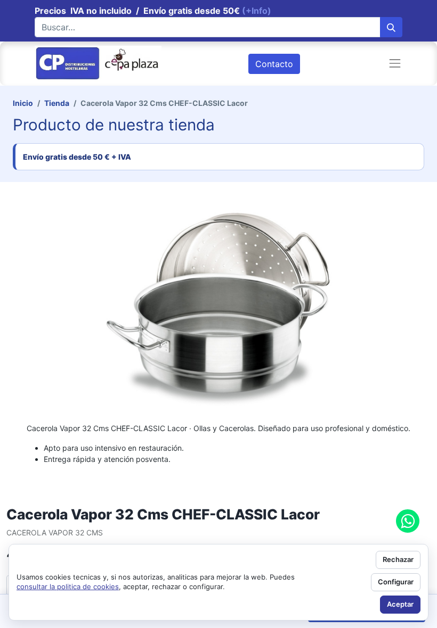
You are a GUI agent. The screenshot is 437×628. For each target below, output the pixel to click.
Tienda (56, 103)
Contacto (274, 64)
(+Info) (256, 10)
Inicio (23, 103)
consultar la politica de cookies (68, 586)
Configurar (396, 581)
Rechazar (398, 559)
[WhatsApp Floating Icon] (407, 521)
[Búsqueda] (391, 27)
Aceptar (400, 604)
